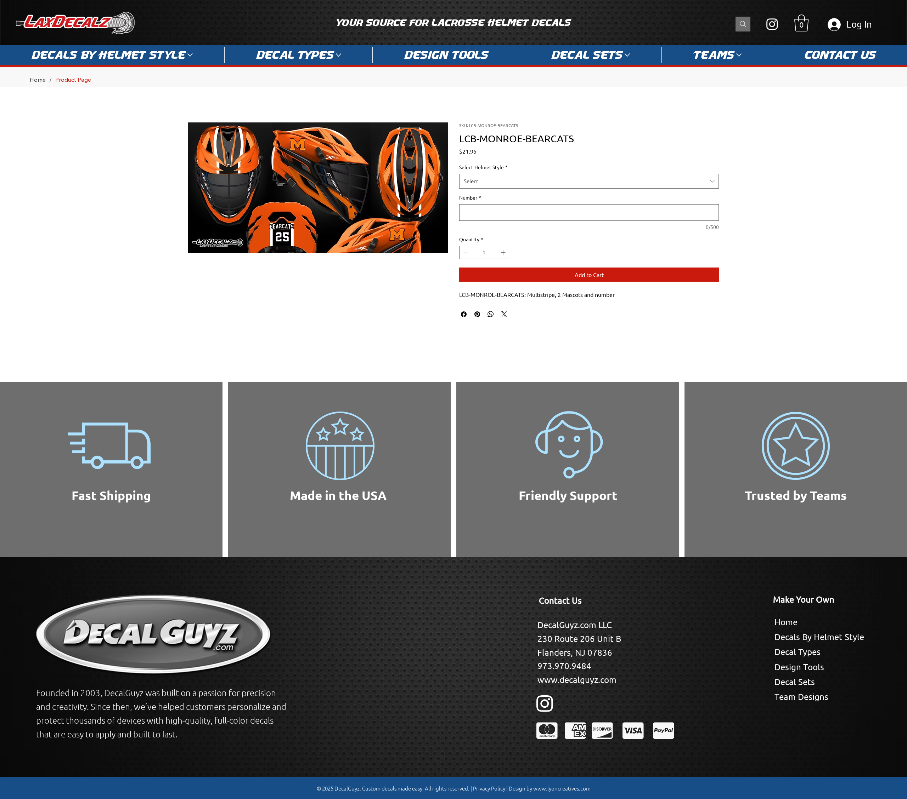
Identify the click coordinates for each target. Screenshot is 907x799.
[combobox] (589, 181)
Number (470, 197)
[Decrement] (464, 252)
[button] (801, 23)
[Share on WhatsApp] (490, 314)
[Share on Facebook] (464, 314)
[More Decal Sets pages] (627, 55)
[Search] (743, 24)
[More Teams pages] (739, 55)
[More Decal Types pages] (338, 55)
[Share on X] (504, 314)
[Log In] (833, 24)
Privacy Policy (489, 788)
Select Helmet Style (483, 167)
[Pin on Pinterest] (477, 314)
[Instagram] (772, 23)
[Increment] (503, 252)
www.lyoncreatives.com (562, 788)
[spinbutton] (484, 252)
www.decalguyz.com (576, 679)
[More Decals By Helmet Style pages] (190, 55)
